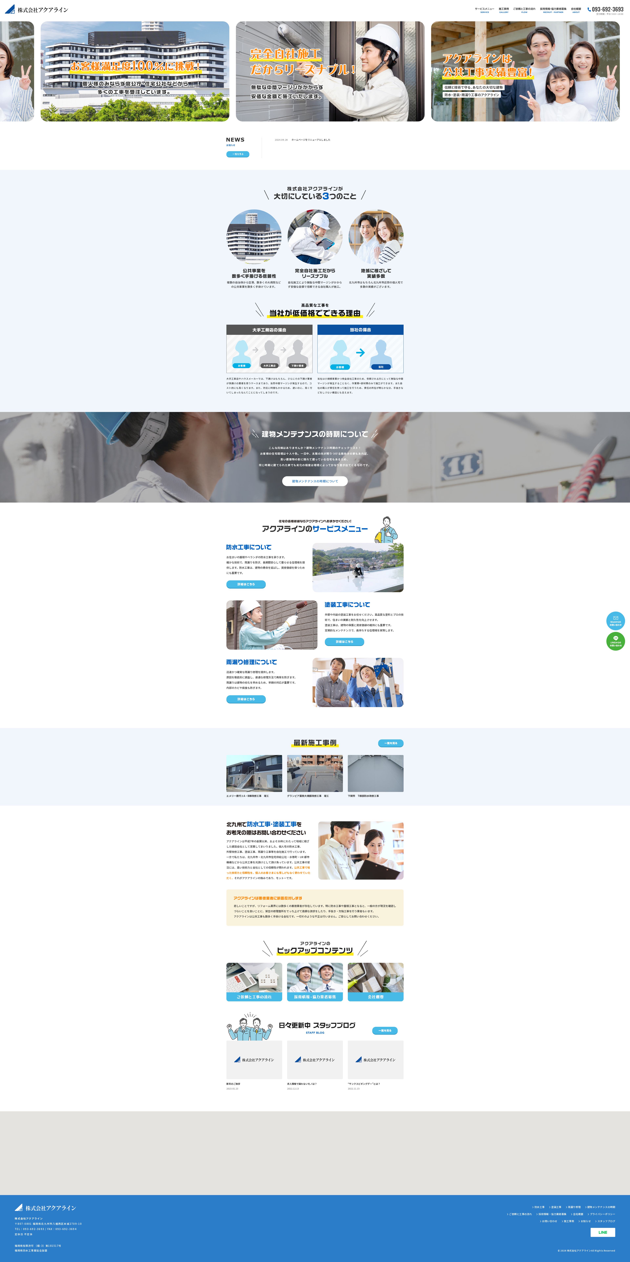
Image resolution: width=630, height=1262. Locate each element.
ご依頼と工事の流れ (520, 1214)
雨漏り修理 (574, 1207)
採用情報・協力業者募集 (552, 1214)
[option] (125, 71)
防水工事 (540, 1207)
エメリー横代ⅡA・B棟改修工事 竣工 (247, 796)
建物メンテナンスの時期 (601, 1207)
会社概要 (578, 1214)
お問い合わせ (549, 1221)
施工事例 (569, 1221)
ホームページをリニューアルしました (311, 139)
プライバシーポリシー (602, 1214)
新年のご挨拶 (233, 1083)
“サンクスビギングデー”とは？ (364, 1083)
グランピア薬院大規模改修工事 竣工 (308, 796)
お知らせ (586, 1221)
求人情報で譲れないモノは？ (302, 1083)
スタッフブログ (606, 1221)
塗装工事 (556, 1207)
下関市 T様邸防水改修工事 (363, 796)
